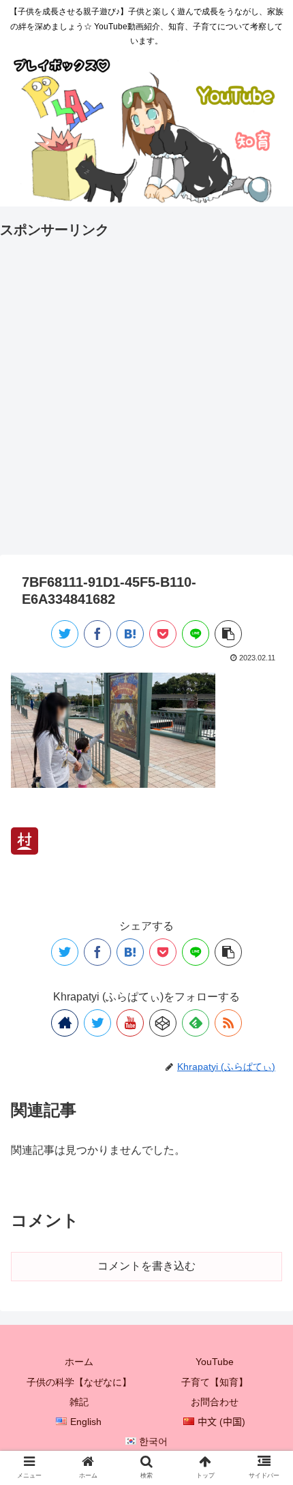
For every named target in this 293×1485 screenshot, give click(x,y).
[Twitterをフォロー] (97, 1023)
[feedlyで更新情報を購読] (195, 1023)
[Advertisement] (146, 388)
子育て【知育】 (214, 1382)
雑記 (79, 1401)
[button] (265, 1228)
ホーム (79, 1361)
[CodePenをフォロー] (162, 1023)
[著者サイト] (64, 1023)
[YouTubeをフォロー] (130, 1023)
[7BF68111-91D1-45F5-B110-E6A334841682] (130, 633)
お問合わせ (214, 1401)
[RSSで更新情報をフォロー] (228, 1023)
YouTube (215, 1361)
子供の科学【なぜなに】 (79, 1382)
